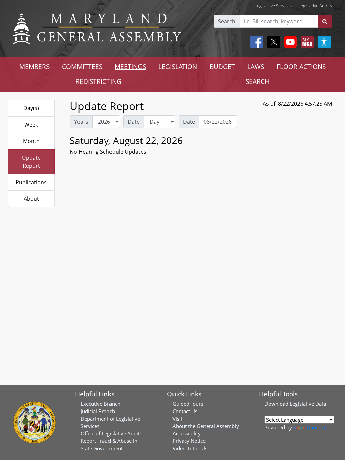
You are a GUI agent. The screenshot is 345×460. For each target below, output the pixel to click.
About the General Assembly (205, 426)
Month (31, 141)
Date (134, 121)
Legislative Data (308, 403)
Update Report (31, 161)
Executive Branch (100, 403)
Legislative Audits (315, 6)
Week (31, 124)
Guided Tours (187, 403)
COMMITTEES (82, 66)
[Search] (325, 21)
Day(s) (31, 108)
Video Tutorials (189, 448)
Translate (316, 427)
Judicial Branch (98, 411)
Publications (31, 182)
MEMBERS (34, 66)
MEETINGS (130, 66)
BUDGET (222, 66)
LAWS (255, 66)
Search (227, 21)
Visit (177, 418)
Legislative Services (273, 6)
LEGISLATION (177, 66)
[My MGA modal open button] (306, 42)
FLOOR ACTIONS (301, 66)
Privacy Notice (189, 440)
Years (81, 121)
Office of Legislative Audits (111, 433)
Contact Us (184, 411)
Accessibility (186, 433)
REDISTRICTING (98, 81)
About (31, 198)
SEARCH (258, 81)
